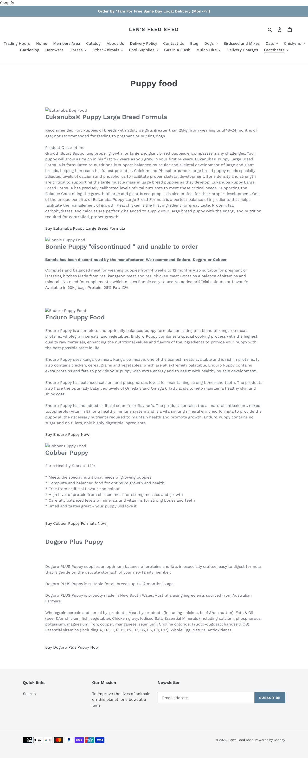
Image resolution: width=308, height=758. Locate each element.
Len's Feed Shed (154, 29)
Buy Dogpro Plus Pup (65, 647)
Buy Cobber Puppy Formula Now (75, 523)
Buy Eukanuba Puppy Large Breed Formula (85, 228)
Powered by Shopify (270, 740)
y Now (93, 647)
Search (29, 693)
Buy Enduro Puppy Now (67, 434)
